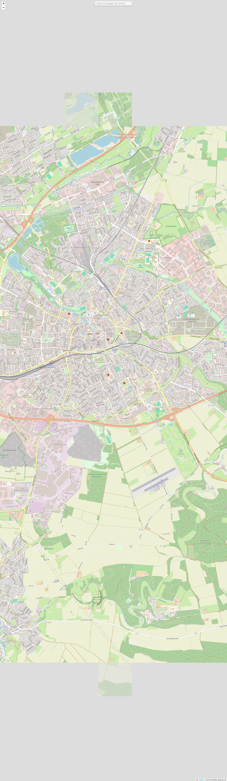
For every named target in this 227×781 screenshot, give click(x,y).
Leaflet (200, 780)
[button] (4, 4)
